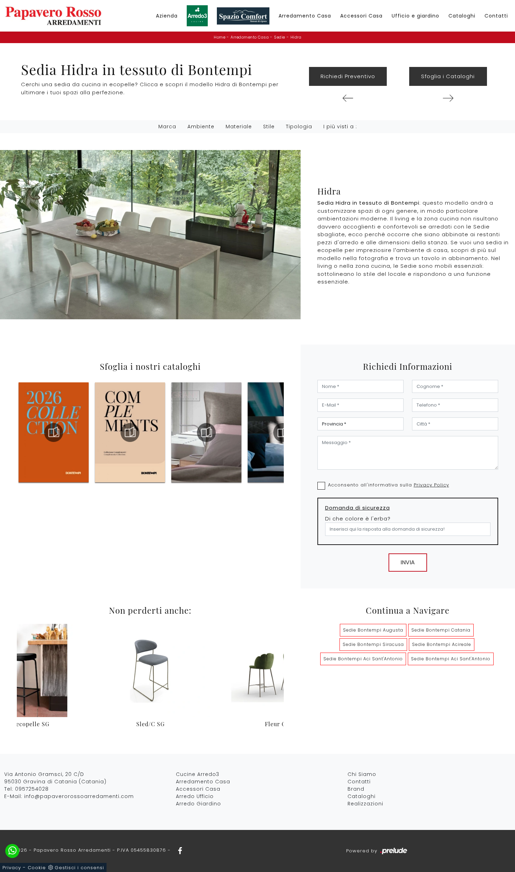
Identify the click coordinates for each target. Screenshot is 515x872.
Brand (356, 788)
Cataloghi (461, 15)
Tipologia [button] (299, 126)
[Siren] (448, 98)
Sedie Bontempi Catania (441, 630)
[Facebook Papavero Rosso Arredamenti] (178, 850)
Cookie (37, 867)
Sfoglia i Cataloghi (448, 76)
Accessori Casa (361, 15)
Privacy (11, 867)
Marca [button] (167, 126)
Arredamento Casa (305, 15)
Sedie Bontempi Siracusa (373, 644)
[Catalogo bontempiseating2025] (283, 432)
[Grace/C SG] (348, 98)
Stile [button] (269, 126)
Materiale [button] (239, 126)
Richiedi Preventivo (348, 76)
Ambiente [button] (200, 126)
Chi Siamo (362, 774)
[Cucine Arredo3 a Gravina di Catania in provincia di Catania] (197, 15)
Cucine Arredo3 (197, 774)
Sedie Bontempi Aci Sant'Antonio (363, 659)
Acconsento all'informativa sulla (388, 485)
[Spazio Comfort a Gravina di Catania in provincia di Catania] (243, 16)
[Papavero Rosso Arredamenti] (53, 16)
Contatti (496, 15)
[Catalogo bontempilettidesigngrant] (130, 432)
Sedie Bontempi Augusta (373, 630)
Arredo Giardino (198, 803)
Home (219, 37)
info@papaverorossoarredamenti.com (79, 796)
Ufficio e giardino (415, 15)
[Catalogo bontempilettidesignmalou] (206, 432)
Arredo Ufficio (195, 796)
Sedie (279, 37)
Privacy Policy (431, 485)
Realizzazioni (365, 803)
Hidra (296, 37)
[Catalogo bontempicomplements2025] (53, 432)
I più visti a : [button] (340, 126)
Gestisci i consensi (79, 867)
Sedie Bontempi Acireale (441, 644)
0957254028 (32, 788)
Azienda (167, 15)
